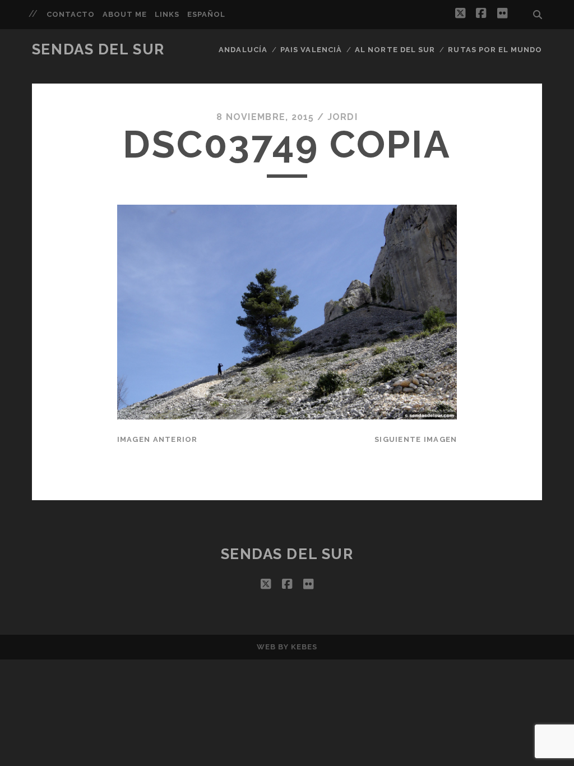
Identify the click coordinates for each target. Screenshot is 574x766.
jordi (342, 117)
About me (125, 14)
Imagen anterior (157, 439)
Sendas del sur (98, 49)
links (167, 14)
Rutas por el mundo (495, 49)
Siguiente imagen (415, 439)
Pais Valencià (311, 49)
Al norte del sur (395, 49)
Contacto (71, 14)
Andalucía (243, 49)
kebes (304, 647)
